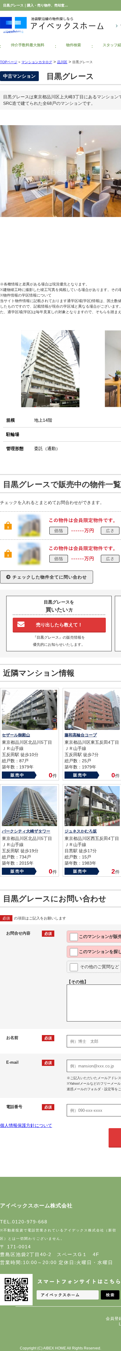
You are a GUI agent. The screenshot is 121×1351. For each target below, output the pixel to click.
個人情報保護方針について (26, 1125)
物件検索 (73, 45)
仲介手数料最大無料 (27, 45)
